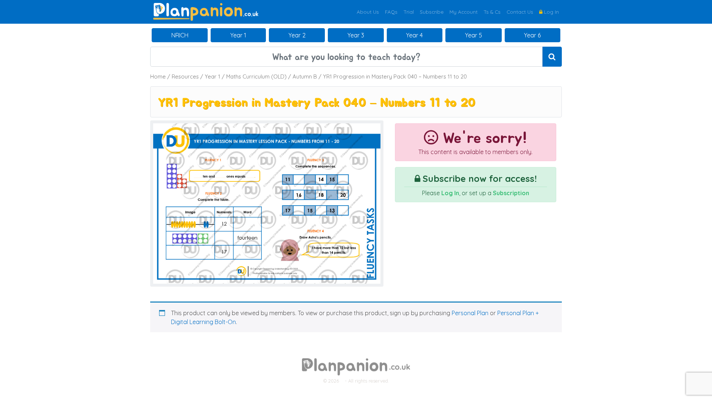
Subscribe (432, 12)
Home (158, 76)
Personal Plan (470, 313)
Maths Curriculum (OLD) (256, 76)
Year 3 (355, 35)
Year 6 (532, 35)
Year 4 (414, 35)
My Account (463, 12)
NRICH (179, 35)
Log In (551, 12)
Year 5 (473, 35)
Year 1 (238, 35)
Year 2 (297, 35)
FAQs (391, 12)
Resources (185, 76)
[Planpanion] (205, 11)
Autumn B (305, 76)
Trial (408, 12)
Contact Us (520, 12)
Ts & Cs (492, 12)
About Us (368, 12)
